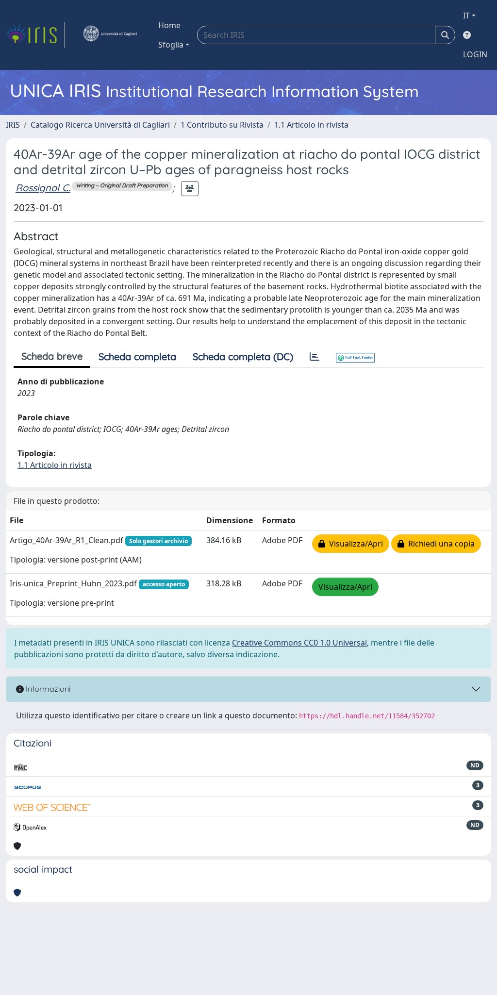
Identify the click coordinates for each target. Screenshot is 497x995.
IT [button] (466, 15)
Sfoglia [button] (170, 44)
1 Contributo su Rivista (222, 124)
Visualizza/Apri (354, 543)
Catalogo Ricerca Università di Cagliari (100, 124)
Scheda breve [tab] (52, 356)
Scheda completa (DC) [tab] (243, 356)
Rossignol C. (43, 188)
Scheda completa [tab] (137, 356)
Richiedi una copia (439, 543)
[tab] (314, 357)
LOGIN (475, 54)
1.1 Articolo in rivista (311, 124)
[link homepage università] (110, 35)
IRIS (13, 124)
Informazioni (47, 689)
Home (169, 25)
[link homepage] (35, 35)
